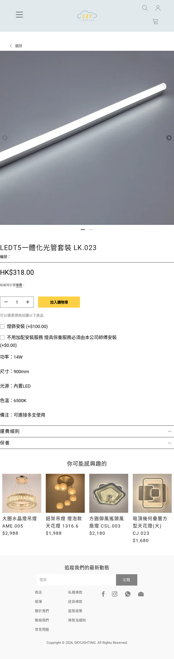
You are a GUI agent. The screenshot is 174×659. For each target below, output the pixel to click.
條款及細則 (77, 620)
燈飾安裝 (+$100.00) (27, 326)
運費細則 (10, 431)
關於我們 (42, 611)
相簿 (38, 602)
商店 (38, 592)
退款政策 (75, 611)
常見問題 (42, 629)
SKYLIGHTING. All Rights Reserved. (101, 643)
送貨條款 (75, 602)
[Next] (169, 138)
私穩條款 (75, 592)
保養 (5, 443)
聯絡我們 (42, 620)
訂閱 (126, 580)
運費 (19, 285)
